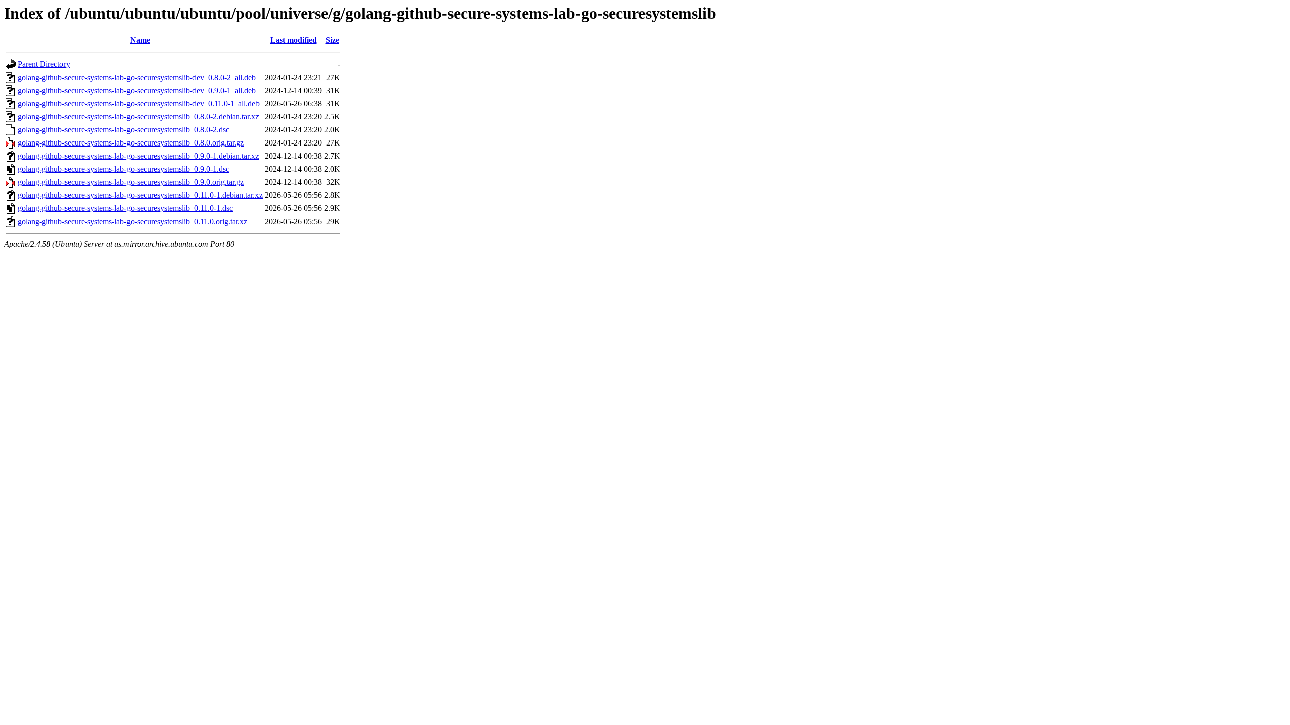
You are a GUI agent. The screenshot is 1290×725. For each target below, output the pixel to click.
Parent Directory (44, 64)
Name (140, 40)
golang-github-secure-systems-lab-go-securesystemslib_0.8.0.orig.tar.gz (131, 142)
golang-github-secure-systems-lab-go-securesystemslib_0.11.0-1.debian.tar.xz (140, 195)
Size (332, 40)
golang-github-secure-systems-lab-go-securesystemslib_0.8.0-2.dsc (123, 129)
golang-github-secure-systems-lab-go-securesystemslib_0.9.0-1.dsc (123, 169)
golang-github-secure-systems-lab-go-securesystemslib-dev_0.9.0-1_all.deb (137, 90)
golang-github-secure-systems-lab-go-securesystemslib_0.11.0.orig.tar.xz (132, 221)
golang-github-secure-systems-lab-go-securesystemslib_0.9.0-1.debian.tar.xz (138, 156)
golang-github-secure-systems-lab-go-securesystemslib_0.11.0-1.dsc (125, 208)
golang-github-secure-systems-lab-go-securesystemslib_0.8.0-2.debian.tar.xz (138, 116)
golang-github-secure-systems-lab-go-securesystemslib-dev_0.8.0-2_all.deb (137, 77)
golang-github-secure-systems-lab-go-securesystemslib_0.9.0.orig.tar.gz (131, 182)
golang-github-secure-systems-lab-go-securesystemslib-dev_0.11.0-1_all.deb (139, 103)
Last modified (293, 40)
